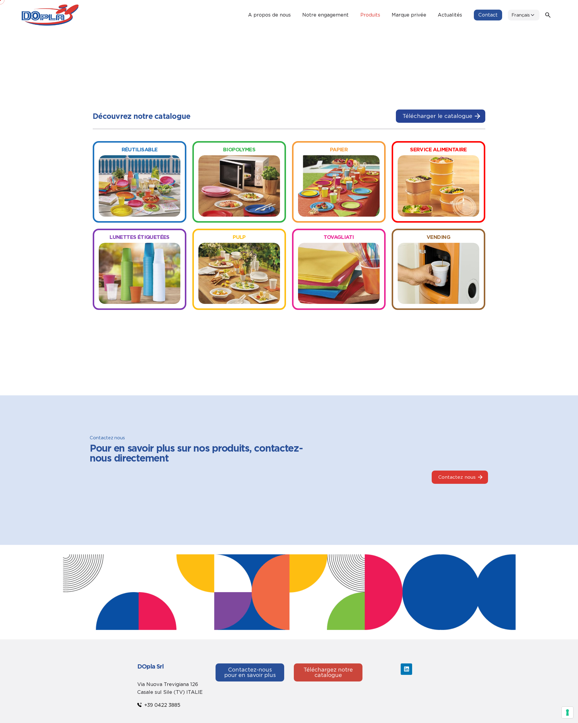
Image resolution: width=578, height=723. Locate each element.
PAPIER (339, 150)
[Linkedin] (406, 669)
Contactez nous (457, 477)
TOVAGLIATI (339, 237)
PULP (239, 237)
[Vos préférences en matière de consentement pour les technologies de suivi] (567, 712)
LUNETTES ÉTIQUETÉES (139, 237)
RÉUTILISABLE (140, 150)
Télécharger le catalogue (437, 116)
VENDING (438, 237)
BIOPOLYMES (239, 150)
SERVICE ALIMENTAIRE (438, 150)
